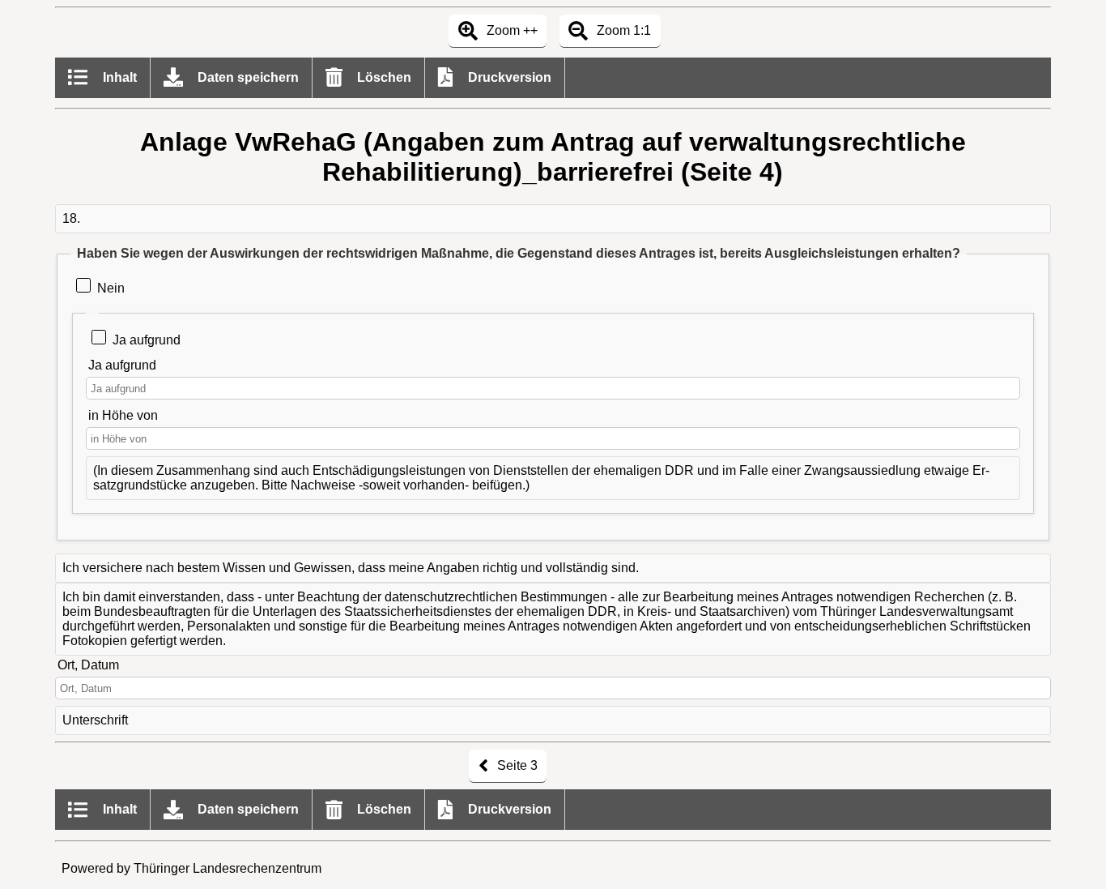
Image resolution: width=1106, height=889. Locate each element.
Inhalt (118, 77)
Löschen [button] (382, 77)
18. (71, 218)
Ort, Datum (88, 665)
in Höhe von (123, 415)
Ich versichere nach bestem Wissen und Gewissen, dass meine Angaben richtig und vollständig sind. (350, 568)
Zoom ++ (510, 30)
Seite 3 (516, 765)
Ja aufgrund (146, 340)
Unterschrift (95, 720)
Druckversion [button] (508, 77)
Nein (111, 288)
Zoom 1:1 (622, 30)
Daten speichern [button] (246, 77)
